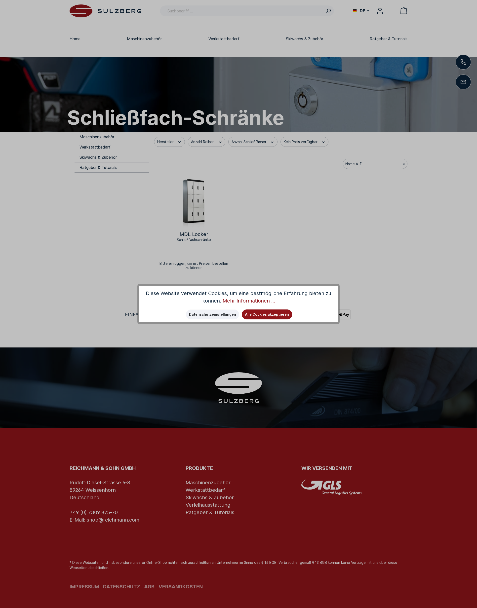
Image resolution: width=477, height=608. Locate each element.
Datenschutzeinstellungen (212, 314)
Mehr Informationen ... (249, 301)
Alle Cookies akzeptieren (267, 314)
